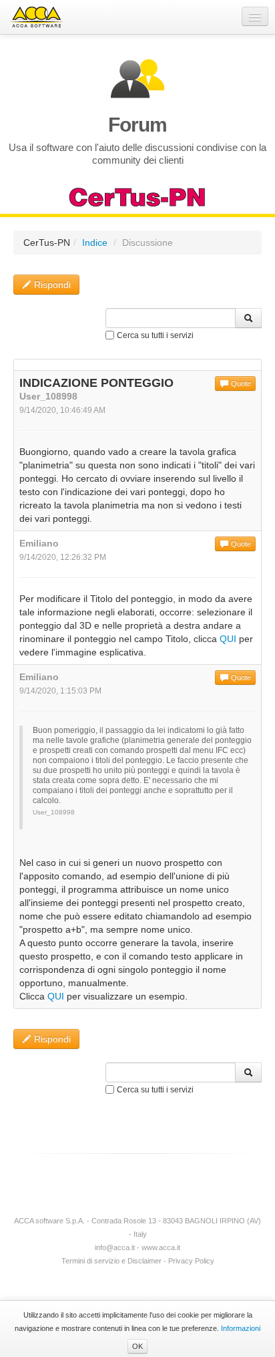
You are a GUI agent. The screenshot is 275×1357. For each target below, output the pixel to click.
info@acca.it (115, 1247)
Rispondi (51, 284)
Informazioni (240, 1328)
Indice (94, 242)
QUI (228, 638)
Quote (240, 384)
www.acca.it (161, 1247)
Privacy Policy (191, 1261)
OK (137, 1346)
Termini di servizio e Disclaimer (111, 1261)
